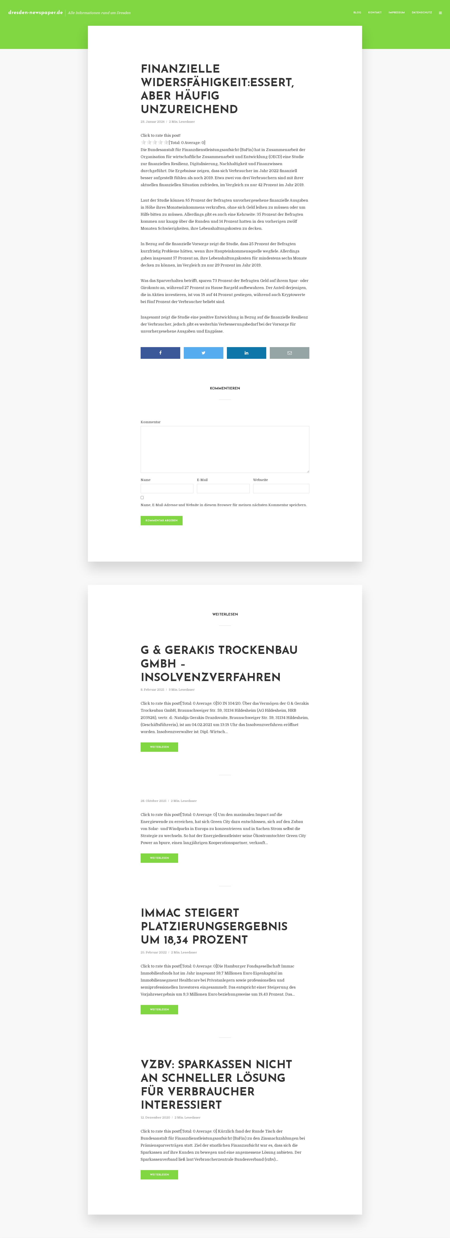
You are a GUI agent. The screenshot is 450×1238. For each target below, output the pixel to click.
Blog (357, 12)
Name (145, 480)
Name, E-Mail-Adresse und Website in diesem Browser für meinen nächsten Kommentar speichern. (224, 505)
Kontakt (375, 12)
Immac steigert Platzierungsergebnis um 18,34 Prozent (214, 927)
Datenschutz (422, 12)
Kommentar (151, 422)
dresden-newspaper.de (35, 12)
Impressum (397, 12)
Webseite (260, 480)
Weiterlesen (159, 747)
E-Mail (202, 480)
